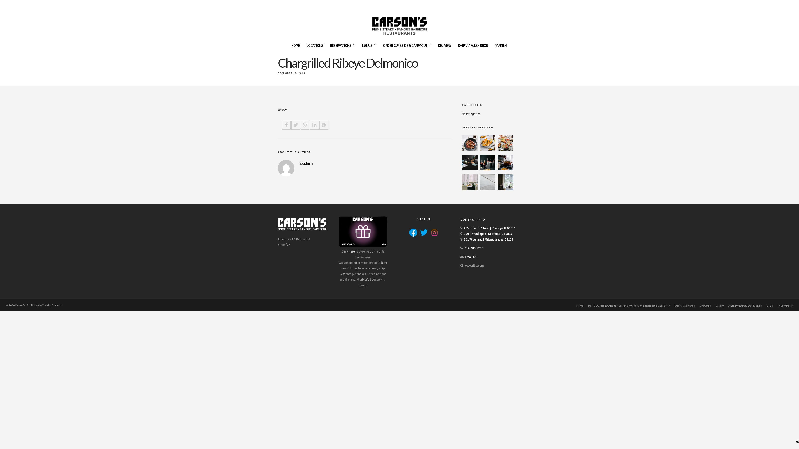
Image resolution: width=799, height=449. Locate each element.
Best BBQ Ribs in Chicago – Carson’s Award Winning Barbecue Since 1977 (629, 305)
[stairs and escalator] (487, 189)
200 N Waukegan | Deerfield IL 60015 (488, 234)
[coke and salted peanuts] (487, 169)
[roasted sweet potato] (487, 150)
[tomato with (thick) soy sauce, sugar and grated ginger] (470, 150)
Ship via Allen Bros (473, 45)
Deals (770, 305)
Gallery (720, 305)
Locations (315, 45)
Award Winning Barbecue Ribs (745, 305)
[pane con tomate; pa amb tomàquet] (505, 150)
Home (295, 45)
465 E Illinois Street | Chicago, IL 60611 (489, 228)
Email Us (471, 257)
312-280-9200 (473, 248)
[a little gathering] (470, 189)
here (352, 251)
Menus (367, 45)
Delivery (444, 45)
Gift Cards (705, 305)
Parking (501, 45)
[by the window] (505, 189)
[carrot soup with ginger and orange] (505, 169)
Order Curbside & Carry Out (405, 45)
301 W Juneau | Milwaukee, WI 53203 (488, 239)
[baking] (470, 169)
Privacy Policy (785, 305)
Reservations (340, 45)
